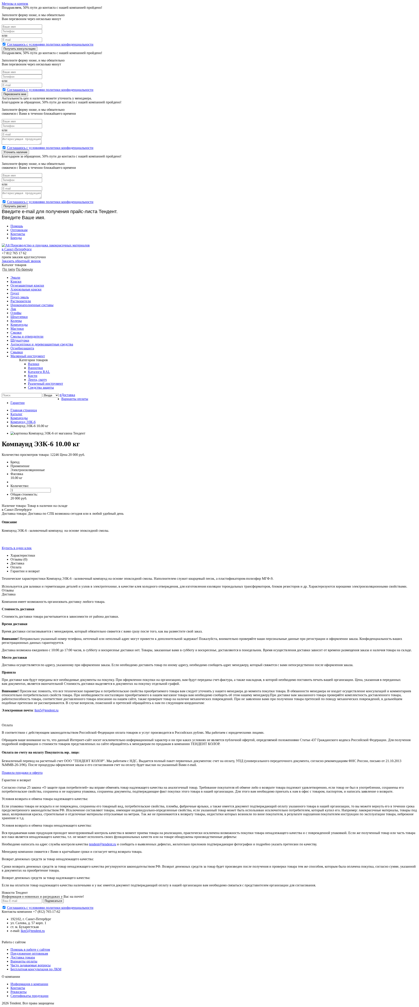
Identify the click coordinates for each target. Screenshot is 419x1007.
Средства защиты (41, 387)
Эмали (15, 277)
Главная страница (23, 410)
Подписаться (53, 901)
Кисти (32, 376)
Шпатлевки (19, 317)
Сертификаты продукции (29, 996)
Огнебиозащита (22, 348)
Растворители (20, 301)
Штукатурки (19, 340)
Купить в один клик (17, 548)
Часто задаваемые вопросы (30, 965)
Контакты (17, 234)
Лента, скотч (37, 379)
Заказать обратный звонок (21, 261)
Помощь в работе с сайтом (30, 949)
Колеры (16, 321)
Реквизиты (18, 992)
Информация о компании (29, 984)
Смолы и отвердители (26, 336)
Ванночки (35, 368)
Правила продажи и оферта (22, 772)
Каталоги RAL (39, 372)
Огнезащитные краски (27, 285)
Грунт (14, 293)
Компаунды (19, 325)
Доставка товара (22, 957)
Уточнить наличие (15, 152)
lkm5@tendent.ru (46, 710)
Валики (33, 364)
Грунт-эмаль (19, 297)
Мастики (17, 328)
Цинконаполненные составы (31, 305)
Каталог (16, 414)
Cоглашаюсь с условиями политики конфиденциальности (50, 44)
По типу (8, 269)
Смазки (16, 332)
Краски (15, 281)
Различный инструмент (45, 383)
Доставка (68, 395)
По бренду (24, 269)
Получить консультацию (19, 48)
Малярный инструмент (27, 356)
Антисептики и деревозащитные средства (41, 344)
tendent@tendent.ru (102, 844)
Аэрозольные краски (25, 289)
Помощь (16, 226)
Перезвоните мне (14, 94)
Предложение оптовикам (29, 953)
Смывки (16, 352)
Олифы (15, 313)
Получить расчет (14, 206)
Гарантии (17, 403)
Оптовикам (18, 230)
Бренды (16, 238)
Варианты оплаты (74, 399)
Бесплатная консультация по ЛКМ (35, 969)
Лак (13, 309)
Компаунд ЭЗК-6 (23, 422)
